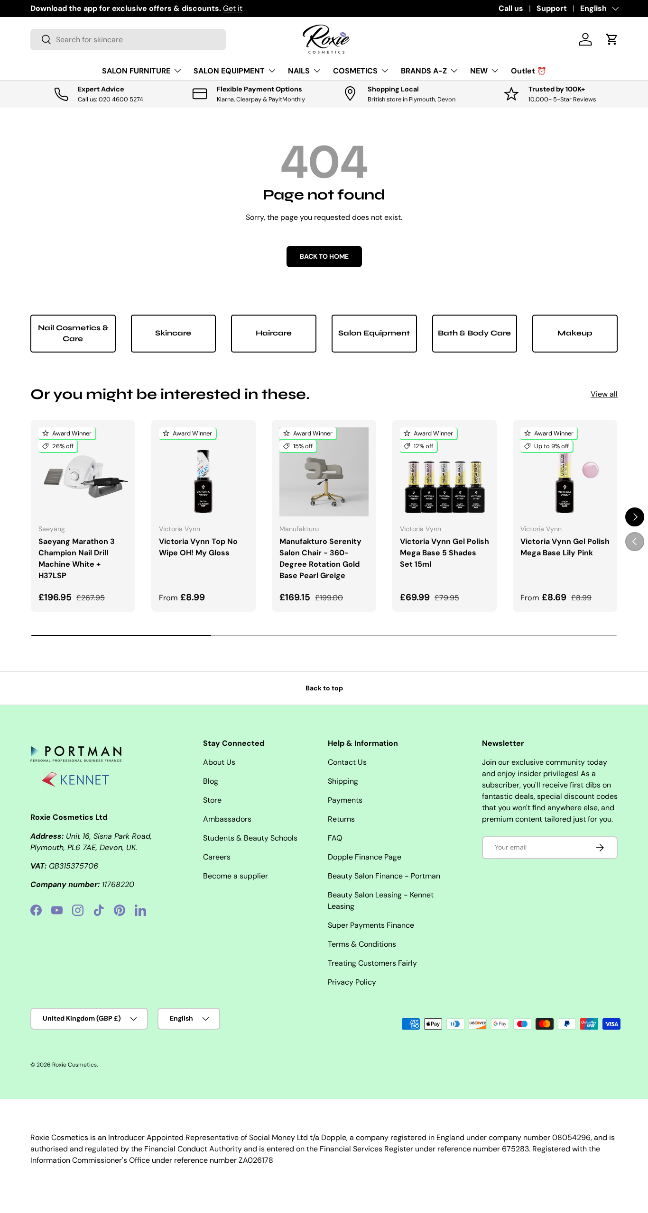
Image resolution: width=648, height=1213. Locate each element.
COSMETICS (355, 71)
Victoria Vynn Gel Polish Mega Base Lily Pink (565, 547)
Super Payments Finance (371, 925)
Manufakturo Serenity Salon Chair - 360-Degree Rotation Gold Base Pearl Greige (320, 558)
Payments (345, 800)
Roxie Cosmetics (74, 1064)
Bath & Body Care (474, 332)
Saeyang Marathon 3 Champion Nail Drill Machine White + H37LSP (76, 558)
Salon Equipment (374, 332)
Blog (210, 781)
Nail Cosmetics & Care (73, 333)
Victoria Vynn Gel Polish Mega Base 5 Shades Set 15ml (444, 552)
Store (212, 800)
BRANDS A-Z (424, 71)
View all (604, 394)
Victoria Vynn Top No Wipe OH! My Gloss (198, 547)
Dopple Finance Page (364, 857)
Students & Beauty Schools (250, 838)
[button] (612, 39)
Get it (232, 8)
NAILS (299, 71)
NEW (479, 71)
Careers (217, 857)
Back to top (324, 688)
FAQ (335, 838)
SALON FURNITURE (136, 71)
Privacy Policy (352, 982)
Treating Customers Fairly (372, 963)
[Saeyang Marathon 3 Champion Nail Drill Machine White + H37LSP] (83, 471)
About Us (219, 762)
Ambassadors (227, 819)
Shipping (343, 781)
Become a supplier (235, 876)
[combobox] (128, 39)
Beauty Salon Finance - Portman (384, 876)
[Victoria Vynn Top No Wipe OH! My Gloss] (203, 471)
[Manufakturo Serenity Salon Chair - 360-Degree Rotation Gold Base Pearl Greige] (324, 471)
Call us (511, 8)
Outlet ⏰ (528, 71)
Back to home (324, 256)
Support (552, 8)
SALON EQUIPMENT (229, 71)
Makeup (574, 332)
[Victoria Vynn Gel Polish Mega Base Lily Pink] (565, 471)
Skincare (173, 332)
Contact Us (347, 762)
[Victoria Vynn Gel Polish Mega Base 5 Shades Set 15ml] (444, 471)
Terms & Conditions (362, 944)
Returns (341, 819)
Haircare (274, 332)
